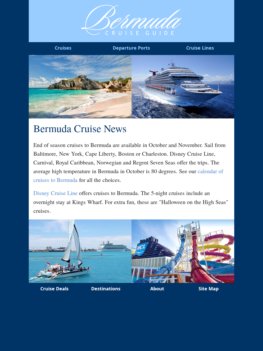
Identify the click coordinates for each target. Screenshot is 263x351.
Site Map (209, 288)
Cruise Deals (54, 288)
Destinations (105, 288)
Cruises (63, 48)
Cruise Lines (200, 48)
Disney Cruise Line (55, 193)
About (157, 288)
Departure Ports (131, 48)
